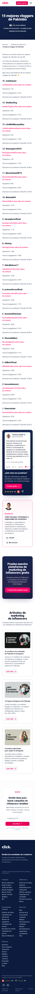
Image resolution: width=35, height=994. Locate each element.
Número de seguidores (5, 921)
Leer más (9, 671)
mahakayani (6, 85)
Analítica (4, 897)
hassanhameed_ (8, 388)
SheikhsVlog (6, 107)
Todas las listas (7, 887)
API (3, 899)
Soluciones (5, 949)
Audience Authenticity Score (25, 886)
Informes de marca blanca (25, 900)
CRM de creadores (25, 892)
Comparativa (23, 933)
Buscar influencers (8, 883)
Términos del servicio (18, 989)
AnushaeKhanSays (9, 318)
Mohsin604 (6, 201)
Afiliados (4, 954)
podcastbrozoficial (9, 293)
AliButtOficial (6, 366)
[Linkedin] (8, 985)
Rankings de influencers (18, 44)
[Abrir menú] (31, 3)
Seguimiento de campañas (24, 896)
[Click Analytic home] (5, 3)
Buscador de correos (8, 929)
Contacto (5, 956)
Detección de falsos (25, 883)
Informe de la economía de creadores (23, 915)
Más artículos (13, 542)
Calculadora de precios (6, 932)
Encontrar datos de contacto (21, 85)
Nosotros (5, 945)
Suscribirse (16, 824)
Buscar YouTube (7, 894)
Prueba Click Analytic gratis (17, 590)
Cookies (4, 963)
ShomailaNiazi (7, 342)
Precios (4, 952)
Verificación (23, 890)
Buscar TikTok (6, 892)
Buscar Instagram (7, 890)
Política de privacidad (5, 989)
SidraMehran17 (7, 269)
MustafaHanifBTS (8, 177)
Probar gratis (12, 486)
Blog (20, 910)
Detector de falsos (8, 912)
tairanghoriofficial (8, 223)
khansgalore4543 (8, 153)
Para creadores (7, 947)
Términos (5, 959)
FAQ (20, 936)
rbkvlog (5, 247)
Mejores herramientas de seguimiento (24, 929)
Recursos (5, 44)
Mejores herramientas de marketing (24, 922)
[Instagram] (3, 985)
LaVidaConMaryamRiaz (10, 128)
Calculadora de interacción (6, 916)
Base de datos (6, 885)
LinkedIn (11, 538)
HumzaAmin (6, 412)
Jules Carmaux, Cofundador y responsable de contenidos (17, 518)
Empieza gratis (22, 3)
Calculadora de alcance (6, 925)
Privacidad (5, 961)
